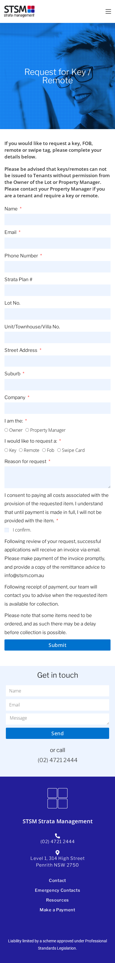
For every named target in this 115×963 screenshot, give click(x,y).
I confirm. (22, 530)
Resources (57, 900)
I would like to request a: (31, 441)
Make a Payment (57, 909)
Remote (31, 450)
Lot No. (12, 303)
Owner (16, 430)
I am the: (14, 421)
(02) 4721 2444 (58, 760)
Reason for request (25, 461)
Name (11, 209)
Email (11, 232)
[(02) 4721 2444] (57, 835)
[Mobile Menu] (108, 11)
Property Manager (48, 430)
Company (15, 397)
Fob (50, 450)
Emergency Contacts (57, 890)
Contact (57, 880)
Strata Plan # (18, 279)
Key (12, 450)
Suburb (12, 373)
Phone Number (21, 255)
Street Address (21, 350)
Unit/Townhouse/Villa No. (32, 326)
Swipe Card (73, 450)
